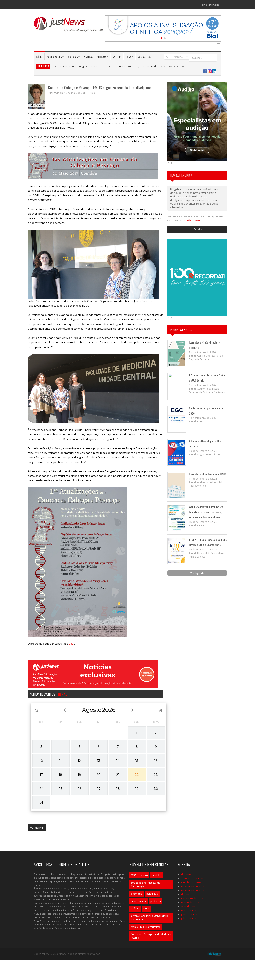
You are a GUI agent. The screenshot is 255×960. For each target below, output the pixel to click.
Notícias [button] (73, 56)
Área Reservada (210, 5)
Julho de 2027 (189, 918)
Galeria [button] (116, 56)
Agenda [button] (88, 56)
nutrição (156, 875)
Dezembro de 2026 (192, 890)
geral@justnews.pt (192, 220)
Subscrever (197, 229)
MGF (133, 875)
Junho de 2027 (189, 914)
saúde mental (138, 901)
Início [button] (39, 56)
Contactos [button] (144, 56)
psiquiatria (152, 893)
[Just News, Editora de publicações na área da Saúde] (69, 25)
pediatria (155, 901)
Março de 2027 (190, 902)
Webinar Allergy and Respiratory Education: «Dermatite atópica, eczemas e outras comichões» (206, 512)
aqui (71, 643)
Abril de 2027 (189, 906)
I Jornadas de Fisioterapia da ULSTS (207, 474)
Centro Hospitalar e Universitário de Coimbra (150, 917)
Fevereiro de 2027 (192, 898)
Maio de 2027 (189, 910)
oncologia (136, 893)
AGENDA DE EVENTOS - (48, 694)
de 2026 (186, 874)
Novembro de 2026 (192, 886)
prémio (135, 908)
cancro (144, 875)
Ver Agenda (197, 573)
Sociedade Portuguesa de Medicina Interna (151, 935)
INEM (146, 908)
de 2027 (186, 894)
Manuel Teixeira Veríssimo (146, 926)
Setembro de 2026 (192, 878)
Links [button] (128, 56)
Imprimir (38, 827)
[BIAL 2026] (163, 28)
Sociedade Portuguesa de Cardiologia (145, 884)
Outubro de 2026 (191, 882)
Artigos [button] (101, 56)
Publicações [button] (54, 56)
